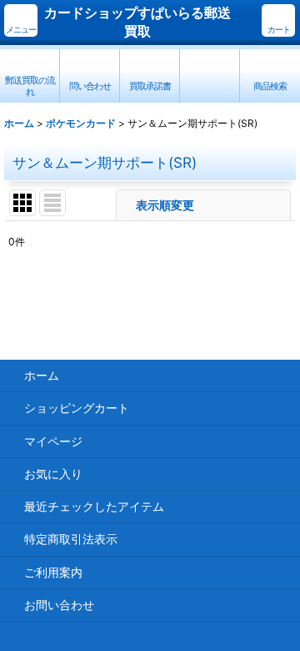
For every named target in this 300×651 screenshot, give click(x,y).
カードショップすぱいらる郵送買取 (137, 21)
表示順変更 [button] (167, 205)
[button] (21, 20)
